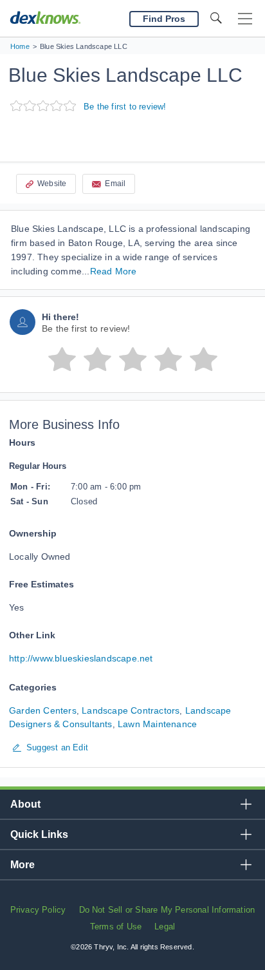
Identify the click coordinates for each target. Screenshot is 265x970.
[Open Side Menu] (245, 19)
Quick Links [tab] (39, 834)
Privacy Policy (38, 910)
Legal (164, 926)
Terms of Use (116, 926)
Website (51, 183)
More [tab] (22, 864)
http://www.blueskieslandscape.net (81, 658)
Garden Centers (43, 710)
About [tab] (25, 804)
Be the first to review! (125, 106)
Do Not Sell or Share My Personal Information (167, 910)
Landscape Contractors (130, 710)
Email (115, 183)
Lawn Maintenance (157, 724)
